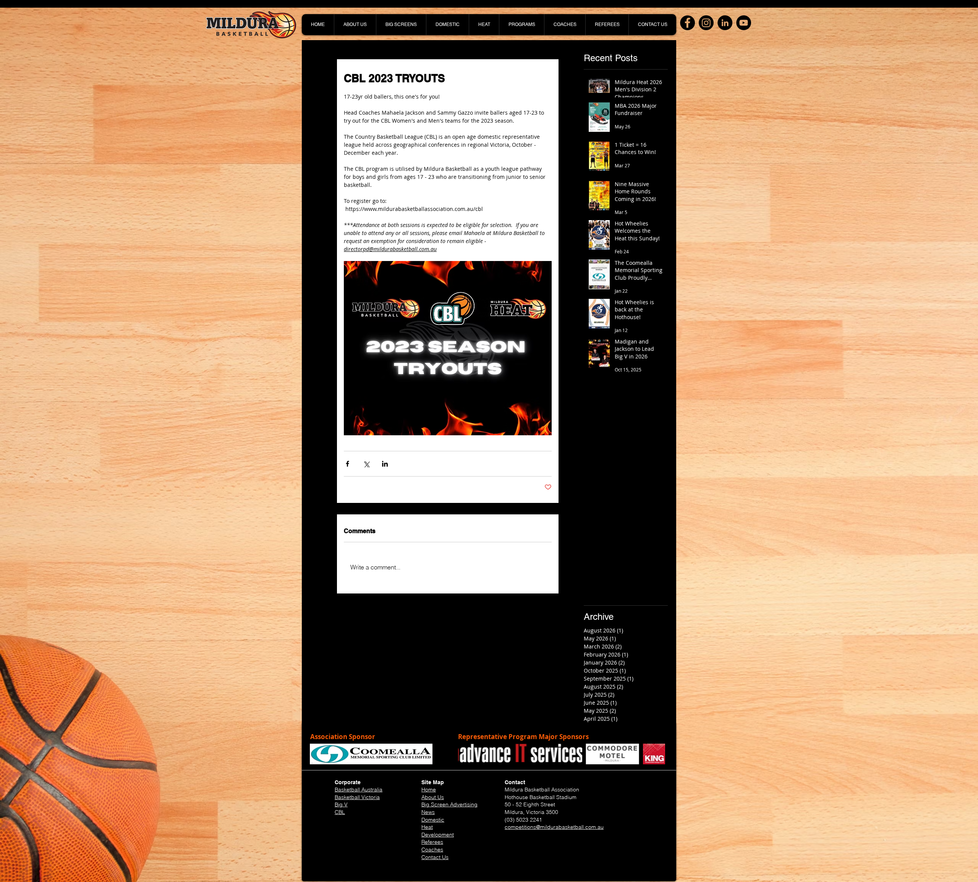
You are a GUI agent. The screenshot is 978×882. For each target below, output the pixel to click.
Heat (427, 827)
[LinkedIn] (724, 22)
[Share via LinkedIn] (385, 463)
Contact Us (435, 857)
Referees (432, 841)
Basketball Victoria (357, 797)
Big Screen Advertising (449, 804)
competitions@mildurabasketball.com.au (554, 827)
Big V (341, 804)
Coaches (432, 849)
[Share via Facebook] (347, 463)
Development (437, 834)
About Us (432, 797)
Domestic (432, 819)
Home (428, 789)
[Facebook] (687, 22)
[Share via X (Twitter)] (366, 463)
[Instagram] (706, 22)
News (428, 812)
